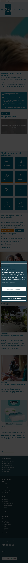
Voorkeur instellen (13, 293)
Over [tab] (23, 265)
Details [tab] (14, 265)
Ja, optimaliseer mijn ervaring (14, 289)
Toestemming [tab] (5, 265)
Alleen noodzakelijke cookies (14, 298)
